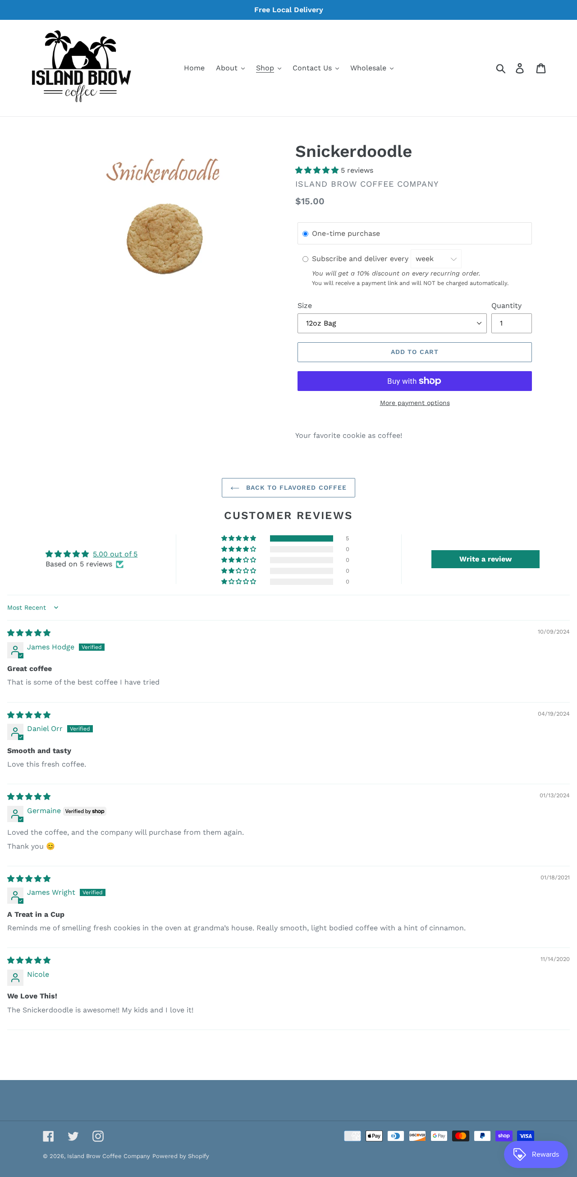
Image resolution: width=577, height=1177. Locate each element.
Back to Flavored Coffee (295, 487)
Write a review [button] (485, 559)
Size (305, 305)
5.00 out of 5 (115, 554)
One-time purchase (346, 234)
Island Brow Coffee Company (108, 1156)
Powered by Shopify (180, 1156)
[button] (318, 170)
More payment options (415, 402)
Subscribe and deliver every (361, 258)
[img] (28, 633)
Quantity (506, 305)
